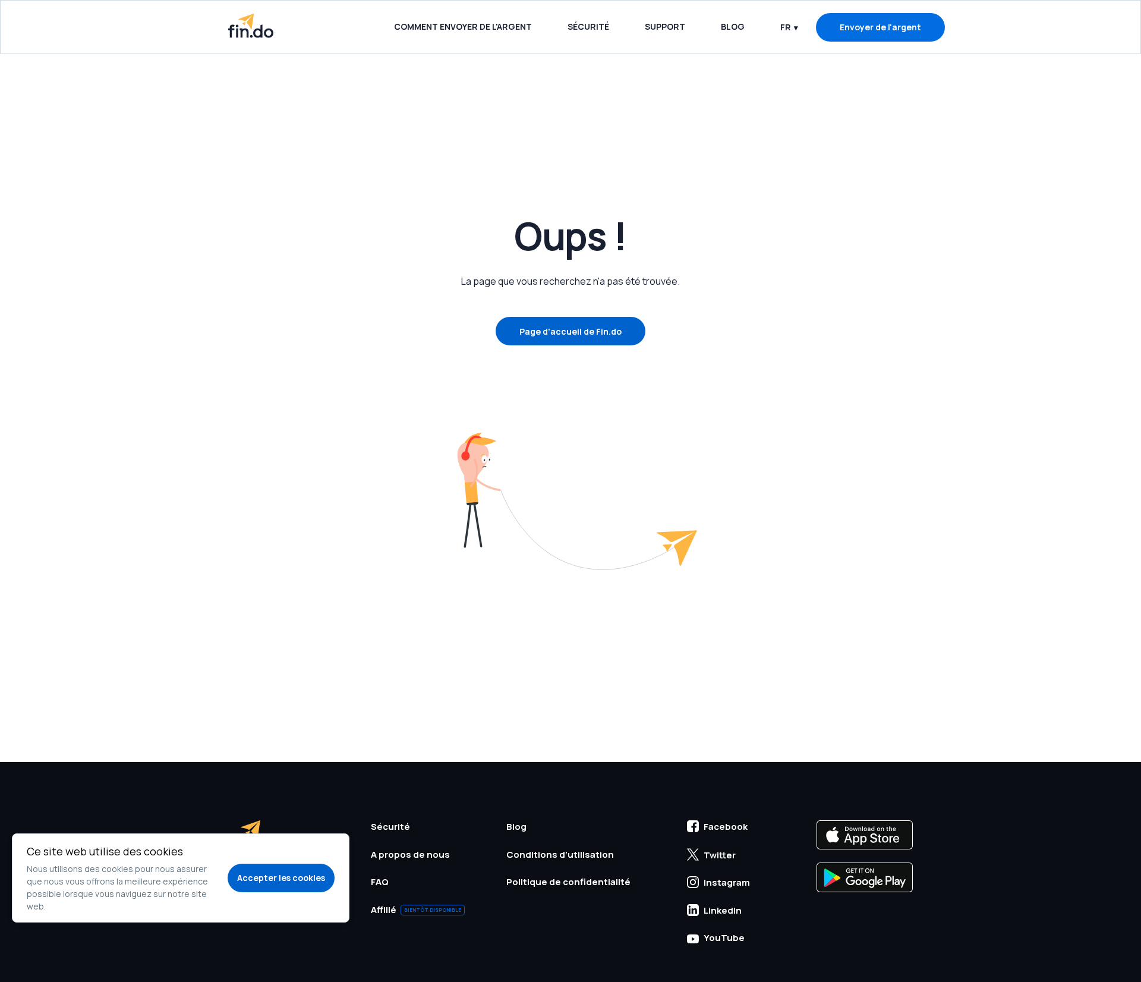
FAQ (380, 882)
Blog (733, 26)
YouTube (724, 937)
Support (665, 26)
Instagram (727, 882)
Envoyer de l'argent (880, 27)
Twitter (720, 855)
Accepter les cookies (281, 877)
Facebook (726, 826)
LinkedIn (723, 910)
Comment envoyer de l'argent (463, 26)
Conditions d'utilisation (560, 854)
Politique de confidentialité (568, 882)
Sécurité (588, 26)
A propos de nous (410, 854)
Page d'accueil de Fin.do (570, 331)
